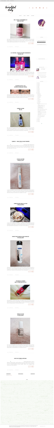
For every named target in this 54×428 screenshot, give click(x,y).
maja (38, 100)
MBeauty (20, 402)
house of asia (31, 393)
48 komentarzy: (17, 46)
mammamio (26, 400)
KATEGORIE (32, 15)
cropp (50, 386)
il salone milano (41, 393)
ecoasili (47, 389)
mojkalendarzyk (20, 403)
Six (22, 417)
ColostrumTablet (32, 386)
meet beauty (35, 402)
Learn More (41, 426)
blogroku (25, 384)
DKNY (15, 388)
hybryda (33, 393)
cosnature (46, 386)
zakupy (12, 424)
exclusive (27, 390)
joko (25, 394)
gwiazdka (16, 392)
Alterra (49, 380)
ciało (39, 385)
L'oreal (22, 398)
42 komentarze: (17, 274)
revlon (12, 415)
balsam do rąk (9, 382)
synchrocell (5, 419)
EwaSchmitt (25, 390)
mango (30, 400)
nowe (10, 405)
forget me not (52, 391)
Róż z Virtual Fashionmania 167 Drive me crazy (20, 20)
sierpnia (39, 97)
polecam (9, 412)
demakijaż (52, 387)
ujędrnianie (15, 421)
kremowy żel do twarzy (39, 397)
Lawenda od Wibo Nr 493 (20, 109)
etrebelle (11, 390)
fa (38, 390)
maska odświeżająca (23, 401)
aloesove (44, 380)
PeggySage (42, 409)
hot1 (29, 393)
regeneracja (26, 414)
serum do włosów (24, 416)
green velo (4, 392)
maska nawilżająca (15, 401)
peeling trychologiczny (35, 409)
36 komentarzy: (17, 102)
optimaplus (44, 407)
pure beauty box (27, 413)
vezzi (1, 422)
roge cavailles (26, 415)
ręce (15, 415)
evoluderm (22, 390)
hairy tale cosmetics (25, 392)
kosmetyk (42, 396)
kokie (44, 395)
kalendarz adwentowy (36, 394)
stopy (10, 418)
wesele (43, 422)
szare (23, 419)
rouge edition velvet (41, 415)
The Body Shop (44, 420)
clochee (20, 386)
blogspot (27, 384)
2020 (37, 88)
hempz (45, 392)
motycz (38, 403)
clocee (19, 386)
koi (42, 395)
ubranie (11, 421)
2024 (37, 84)
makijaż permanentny (15, 400)
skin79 (29, 417)
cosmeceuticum (41, 386)
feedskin (6, 391)
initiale (52, 393)
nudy (16, 405)
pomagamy (28, 412)
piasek (43, 410)
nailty (39, 404)
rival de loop (23, 415)
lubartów (35, 399)
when (47, 422)
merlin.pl (47, 402)
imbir (44, 393)
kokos (45, 395)
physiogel (13, 410)
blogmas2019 (17, 384)
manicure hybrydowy (37, 400)
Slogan (39, 417)
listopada (39, 94)
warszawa (33, 422)
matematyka (52, 401)
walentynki (29, 422)
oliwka (15, 407)
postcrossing (46, 412)
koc (41, 395)
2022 (37, 86)
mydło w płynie (22, 404)
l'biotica (18, 398)
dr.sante (47, 388)
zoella (51, 424)
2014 (2, 380)
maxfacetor (8, 402)
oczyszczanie (46, 405)
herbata (6, 393)
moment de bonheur (28, 403)
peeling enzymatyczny (21, 409)
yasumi (41, 423)
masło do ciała (46, 401)
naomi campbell (48, 404)
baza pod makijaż (48, 382)
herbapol (52, 392)
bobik (30, 384)
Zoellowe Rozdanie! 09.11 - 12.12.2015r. (43, 69)
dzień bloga (37, 389)
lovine (33, 399)
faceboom (42, 390)
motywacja (40, 403)
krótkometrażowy (45, 397)
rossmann (38, 415)
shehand (6, 417)
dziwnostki (43, 389)
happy (33, 392)
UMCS (17, 421)
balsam (52, 381)
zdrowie (21, 424)
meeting (40, 402)
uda (13, 421)
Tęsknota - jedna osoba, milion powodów (20, 141)
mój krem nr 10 (42, 403)
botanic (50, 384)
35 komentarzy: (17, 197)
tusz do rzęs (2, 421)
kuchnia (52, 397)
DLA (16, 388)
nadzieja (38, 404)
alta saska (48, 380)
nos (4, 405)
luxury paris (43, 399)
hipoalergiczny (21, 393)
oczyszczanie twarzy (51, 405)
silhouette (18, 417)
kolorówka (2, 396)
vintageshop (8, 422)
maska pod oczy (29, 401)
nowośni (13, 405)
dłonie (25, 388)
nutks (19, 405)
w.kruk (24, 422)
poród (33, 412)
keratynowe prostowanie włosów (22, 395)
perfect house (45, 409)
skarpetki (25, 417)
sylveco (1, 419)
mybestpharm (11, 404)
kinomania (34, 395)
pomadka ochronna (25, 412)
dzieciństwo (30, 389)
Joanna (17, 394)
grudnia (39, 93)
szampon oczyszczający (20, 419)
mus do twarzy (50, 403)
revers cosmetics (2, 415)
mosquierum (33, 403)
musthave (3, 404)
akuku (36, 380)
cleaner (12, 386)
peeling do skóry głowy (7, 409)
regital (35, 414)
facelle (43, 390)
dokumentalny (36, 388)
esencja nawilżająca (2, 390)
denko (15, 387)
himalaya (17, 393)
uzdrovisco (44, 421)
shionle (10, 417)
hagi (17, 392)
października (39, 95)
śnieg (50, 419)
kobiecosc (39, 395)
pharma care (9, 410)
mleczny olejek (11, 403)
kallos (39, 394)
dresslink (5, 389)
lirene (13, 399)
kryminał (48, 397)
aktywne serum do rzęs (33, 380)
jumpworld (30, 394)
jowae (28, 394)
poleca (7, 412)
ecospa (52, 389)
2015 (3, 380)
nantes (42, 404)
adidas (21, 380)
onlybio (21, 407)
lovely (31, 399)
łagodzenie (46, 399)
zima (37, 424)
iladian (43, 393)
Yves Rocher (45, 423)
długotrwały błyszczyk (28, 388)
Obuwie (29, 405)
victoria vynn (6, 422)
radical (2, 414)
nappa (50, 404)
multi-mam (48, 403)
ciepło (2, 386)
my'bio (8, 404)
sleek (38, 417)
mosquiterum (36, 403)
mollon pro (25, 403)
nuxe (20, 405)
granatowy (2, 392)
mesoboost (50, 402)
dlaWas (23, 388)
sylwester (3, 419)
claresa (8, 386)
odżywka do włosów (37, 406)
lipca (38, 98)
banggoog (31, 382)
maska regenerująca (33, 401)
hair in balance (19, 392)
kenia (5, 395)
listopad (17, 399)
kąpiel (52, 394)
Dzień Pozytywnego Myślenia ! (20, 358)
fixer (30, 391)
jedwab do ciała (3, 394)
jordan (26, 394)
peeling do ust (18, 409)
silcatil (16, 417)
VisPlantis (17, 422)
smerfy (47, 417)
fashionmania (3, 391)
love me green (29, 399)
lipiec (11, 399)
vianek (2, 422)
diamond (12, 388)
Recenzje (21, 414)
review (4, 415)
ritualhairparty (19, 415)
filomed (25, 391)
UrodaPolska (34, 421)
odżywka (21, 406)
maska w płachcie (40, 401)
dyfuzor (16, 389)
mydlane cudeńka (18, 404)
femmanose (11, 391)
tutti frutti (6, 421)
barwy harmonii (37, 382)
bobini (31, 384)
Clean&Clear (10, 386)
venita (47, 421)
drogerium (12, 389)
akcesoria (28, 380)
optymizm (46, 407)
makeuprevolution (6, 400)
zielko (28, 424)
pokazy (6, 412)
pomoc (32, 412)
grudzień (12, 392)
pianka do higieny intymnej (25, 410)
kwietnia (39, 101)
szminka (40, 419)
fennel (15, 391)
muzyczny (5, 404)
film (21, 391)
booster (43, 384)
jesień (16, 394)
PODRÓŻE (28, 15)
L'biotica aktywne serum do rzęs (20, 159)
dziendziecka (34, 389)
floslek (33, 391)
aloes (42, 380)
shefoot (4, 417)
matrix (5, 402)
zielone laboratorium (31, 424)
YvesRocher (48, 423)
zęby (22, 424)
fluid (35, 391)
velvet (45, 421)
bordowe (45, 384)
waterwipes (37, 422)
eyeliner (36, 390)
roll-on (29, 415)
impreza (46, 393)
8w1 (11, 380)
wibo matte (51, 422)
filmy (24, 391)
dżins (44, 389)
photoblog (11, 410)
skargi (23, 417)
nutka (18, 405)
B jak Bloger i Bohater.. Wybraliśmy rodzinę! (41, 72)
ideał (39, 393)
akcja (30, 380)
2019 (37, 89)
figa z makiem (19, 391)
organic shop (50, 407)
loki (18, 399)
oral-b (47, 407)
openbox (36, 407)
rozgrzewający (48, 415)
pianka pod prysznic (41, 410)
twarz (9, 421)
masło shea (49, 401)
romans (31, 415)
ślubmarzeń (43, 419)
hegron (37, 392)
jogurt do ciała (23, 394)
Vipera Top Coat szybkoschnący (20, 314)
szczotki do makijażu (33, 419)
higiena (8, 393)
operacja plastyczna (39, 407)
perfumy (1, 410)
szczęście (26, 419)
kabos (31, 394)
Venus (48, 421)
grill (10, 392)
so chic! (52, 417)
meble (21, 402)
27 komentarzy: (17, 135)
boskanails (49, 384)
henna (47, 392)
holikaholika (26, 393)
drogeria (7, 389)
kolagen (47, 395)
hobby (24, 393)
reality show (14, 414)
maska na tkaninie (4, 401)
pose (36, 412)
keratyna (18, 395)
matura (6, 402)
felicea (7, 391)
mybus (13, 404)
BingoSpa (5, 383)
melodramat (43, 402)
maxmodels (13, 402)
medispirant (28, 402)
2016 (4, 380)
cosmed (44, 386)
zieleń (26, 424)
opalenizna (31, 407)
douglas (39, 388)
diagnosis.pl (10, 388)
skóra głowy (32, 417)
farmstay (1, 391)
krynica (50, 397)
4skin (7, 380)
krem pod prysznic (20, 397)
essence (5, 390)
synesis (10, 419)
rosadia (33, 415)
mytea (27, 404)
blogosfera (21, 384)
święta (10, 420)
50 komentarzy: (17, 307)
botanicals (52, 384)
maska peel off (26, 401)
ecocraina (51, 389)
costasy (47, 386)
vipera (11, 422)
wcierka (40, 422)
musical (52, 403)
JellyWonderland (14, 394)
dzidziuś (27, 389)
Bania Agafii (33, 382)
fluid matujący (40, 391)
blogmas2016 (8, 384)
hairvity (22, 392)
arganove (2, 381)
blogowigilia (23, 384)
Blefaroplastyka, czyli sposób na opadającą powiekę (20, 86)
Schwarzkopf (29, 416)
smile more (49, 417)
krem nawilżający (9, 397)
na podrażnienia (29, 404)
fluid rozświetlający (44, 391)
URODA (24, 15)
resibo (49, 414)
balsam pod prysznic (19, 382)
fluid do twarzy (37, 391)
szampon (16, 419)
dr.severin (49, 388)
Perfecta (47, 409)
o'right (24, 405)
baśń (39, 382)
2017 (5, 380)
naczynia (34, 404)
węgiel (46, 422)
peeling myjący (31, 409)
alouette (46, 380)
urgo (26, 421)
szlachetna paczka (37, 419)
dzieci (28, 389)
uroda (28, 421)
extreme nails (33, 390)
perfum (49, 409)
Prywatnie (42, 413)
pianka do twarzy (33, 410)
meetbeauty (38, 402)
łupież (51, 399)
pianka (14, 410)
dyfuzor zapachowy (19, 389)
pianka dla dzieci (17, 410)
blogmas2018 (14, 384)
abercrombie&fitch (18, 380)
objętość (28, 405)
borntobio (47, 384)
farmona (52, 390)
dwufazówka (14, 389)
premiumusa (52, 412)
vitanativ (22, 422)
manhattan (32, 400)
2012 (37, 120)
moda (15, 403)
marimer (51, 400)
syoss (12, 419)
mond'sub (31, 403)
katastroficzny (47, 394)
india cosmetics (49, 393)
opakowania (27, 407)
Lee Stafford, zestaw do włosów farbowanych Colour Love (21, 53)
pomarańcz (30, 412)
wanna (31, 422)
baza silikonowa (51, 382)
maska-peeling (43, 401)
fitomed (29, 391)
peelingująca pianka (39, 409)
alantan (37, 380)
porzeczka (35, 412)
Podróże (45, 411)
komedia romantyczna (16, 396)
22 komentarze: (17, 79)
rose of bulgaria (35, 415)
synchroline (8, 419)
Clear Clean (17, 386)
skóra (30, 417)
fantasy (50, 390)
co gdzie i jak (24, 386)
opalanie (29, 407)
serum (1, 416)
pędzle (6, 410)
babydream (45, 381)
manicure (34, 400)
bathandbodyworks (42, 382)
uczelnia (12, 421)
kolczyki (51, 395)
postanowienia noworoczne (42, 412)
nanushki (44, 404)
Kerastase (9, 395)
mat (50, 401)
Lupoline (40, 399)
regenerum (33, 414)
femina (9, 391)
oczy (44, 405)
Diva (13, 388)
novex (8, 405)
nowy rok (15, 405)
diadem (8, 388)
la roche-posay (28, 398)
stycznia (39, 117)
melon (45, 402)
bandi (25, 382)
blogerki (4, 384)
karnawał (45, 394)
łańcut (48, 399)
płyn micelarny (25, 411)
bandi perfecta (28, 382)
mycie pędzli (15, 404)
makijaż (9, 400)
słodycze (41, 417)
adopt (23, 380)
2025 (37, 83)
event (20, 390)
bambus (24, 382)
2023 (37, 85)
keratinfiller (16, 395)
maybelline (16, 402)
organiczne (52, 407)
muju (46, 403)
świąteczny (52, 419)
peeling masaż (28, 409)
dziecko (32, 389)
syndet (9, 419)
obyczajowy (32, 405)
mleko (13, 403)
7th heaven (9, 380)
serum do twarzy (18, 416)
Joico (24, 394)
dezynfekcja (6, 388)
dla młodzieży (21, 388)
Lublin (37, 399)
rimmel (16, 415)
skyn (37, 417)
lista (14, 399)
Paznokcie (29, 408)
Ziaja (24, 424)
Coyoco (49, 386)
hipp (23, 393)
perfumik (52, 409)
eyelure (37, 390)
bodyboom (39, 384)
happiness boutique (31, 392)
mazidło (18, 402)
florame (31, 391)
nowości (11, 405)
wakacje (27, 422)
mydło (20, 404)
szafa (13, 419)
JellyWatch (11, 394)
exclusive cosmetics (30, 390)
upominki (25, 421)
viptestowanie (13, 422)
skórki (34, 417)
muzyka (7, 404)
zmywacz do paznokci (44, 424)
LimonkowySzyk (2, 399)
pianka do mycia (29, 410)
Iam (38, 393)
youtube (43, 423)
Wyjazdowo (22, 423)
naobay (45, 404)
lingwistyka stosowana (7, 399)
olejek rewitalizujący (5, 407)
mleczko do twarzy (3, 403)
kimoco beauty (28, 395)
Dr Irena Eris (43, 388)
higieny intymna (14, 393)
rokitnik (28, 415)
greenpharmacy (6, 392)
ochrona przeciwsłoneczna (35, 405)
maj (2, 400)
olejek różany (9, 407)
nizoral (2, 405)
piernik (52, 410)
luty (41, 399)
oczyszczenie (2, 406)
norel (3, 405)
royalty (44, 415)
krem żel (32, 397)
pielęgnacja (46, 410)
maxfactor (11, 402)
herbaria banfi (2, 393)
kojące (43, 395)
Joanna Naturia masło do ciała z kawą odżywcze (20, 204)
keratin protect (13, 395)
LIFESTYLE (20, 15)
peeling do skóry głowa (3, 409)
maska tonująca (36, 401)
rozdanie (46, 415)
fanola (49, 390)
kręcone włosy (42, 397)
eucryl (12, 390)
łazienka (49, 399)
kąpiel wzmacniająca (3, 395)
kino (32, 395)
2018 (37, 90)
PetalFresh (5, 410)
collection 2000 (27, 386)
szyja (41, 419)
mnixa (14, 403)
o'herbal (23, 405)
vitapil (23, 422)
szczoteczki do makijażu (29, 419)
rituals (21, 415)
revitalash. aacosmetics (9, 415)
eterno (9, 390)
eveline (14, 390)
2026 (37, 82)
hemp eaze (44, 392)
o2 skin (26, 405)
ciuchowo (4, 386)
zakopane (10, 424)
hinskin (19, 393)
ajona (26, 380)
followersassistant (47, 391)
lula (38, 399)
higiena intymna (11, 393)
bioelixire (14, 383)
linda (4, 399)
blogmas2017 (11, 384)
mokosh (23, 403)
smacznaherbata (44, 417)
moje (18, 403)
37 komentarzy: (17, 230)
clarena (6, 386)
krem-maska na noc (34, 397)
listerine (15, 399)
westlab (45, 422)
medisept (26, 402)
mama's (23, 400)
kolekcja (52, 395)
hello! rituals (39, 392)
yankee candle (38, 423)
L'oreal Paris (24, 398)
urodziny (36, 421)
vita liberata (19, 422)
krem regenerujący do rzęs (24, 397)
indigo (51, 393)
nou (5, 405)
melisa (41, 402)
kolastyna (49, 395)
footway (50, 391)
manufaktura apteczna (41, 400)
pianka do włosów (37, 410)
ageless (25, 380)
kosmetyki (46, 396)
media (22, 402)
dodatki (33, 388)
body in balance (36, 384)
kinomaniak (36, 395)
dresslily (3, 389)
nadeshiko (36, 404)
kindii (31, 395)
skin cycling (27, 417)
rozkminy (51, 415)
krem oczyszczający (13, 397)
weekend (42, 422)
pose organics (38, 412)
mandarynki (28, 400)
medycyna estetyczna (32, 402)
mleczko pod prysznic (8, 403)
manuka (49, 400)
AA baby (12, 380)
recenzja (18, 414)
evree (23, 390)
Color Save (30, 386)
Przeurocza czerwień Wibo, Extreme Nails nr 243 (20, 281)
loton (26, 399)
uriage (27, 421)
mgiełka (52, 402)
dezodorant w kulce (3, 388)
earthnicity (46, 389)
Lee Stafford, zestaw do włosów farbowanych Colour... (41, 105)
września (39, 96)
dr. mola (45, 388)
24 (6, 380)
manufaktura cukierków (46, 400)
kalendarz (33, 394)
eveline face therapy (17, 390)
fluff (34, 391)
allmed (41, 380)
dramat (51, 388)
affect (24, 380)
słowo (42, 417)
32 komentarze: (17, 352)
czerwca (39, 99)
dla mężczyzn (18, 388)
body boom (34, 384)
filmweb (23, 391)
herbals (51, 392)
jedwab (1, 394)
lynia (44, 399)
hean (34, 392)
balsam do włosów (15, 382)
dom (38, 388)
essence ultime (7, 390)
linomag (10, 399)
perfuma (51, 409)
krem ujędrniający (29, 397)
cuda (51, 386)
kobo (40, 395)
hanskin (28, 392)
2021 (37, 87)
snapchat (51, 417)
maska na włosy (11, 401)
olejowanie (11, 407)
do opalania (31, 388)
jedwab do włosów (6, 394)
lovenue (32, 399)
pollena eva (11, 412)
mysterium (25, 404)
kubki (51, 397)
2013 (37, 119)
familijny (47, 390)
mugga (44, 403)
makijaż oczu (11, 400)
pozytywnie (48, 412)
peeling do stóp (10, 409)
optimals (42, 407)
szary (24, 419)
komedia (4, 396)
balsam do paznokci (6, 382)
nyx (21, 405)
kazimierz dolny (50, 394)
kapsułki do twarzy (42, 394)
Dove (40, 388)
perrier (3, 410)
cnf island (22, 386)
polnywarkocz (13, 412)
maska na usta (7, 401)
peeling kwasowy (25, 409)
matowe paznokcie (2, 402)
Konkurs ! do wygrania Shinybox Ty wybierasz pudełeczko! (43, 77)
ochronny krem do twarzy (41, 405)
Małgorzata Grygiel (19, 400)
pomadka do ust (18, 412)
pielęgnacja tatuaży (50, 410)
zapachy (16, 424)
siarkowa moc (12, 417)
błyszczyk (29, 384)
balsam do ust (12, 382)
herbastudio (4, 393)
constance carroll (36, 386)
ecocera (49, 389)
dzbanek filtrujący (22, 389)
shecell (3, 417)
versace (52, 421)
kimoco (26, 395)
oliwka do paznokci (18, 407)
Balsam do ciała (2, 382)
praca (50, 412)
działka (25, 389)
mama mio (22, 400)
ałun (50, 380)
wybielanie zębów (13, 423)
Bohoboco (41, 384)
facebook (40, 390)
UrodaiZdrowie (30, 421)
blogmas (6, 384)
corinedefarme (39, 386)
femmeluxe (13, 391)
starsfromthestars (7, 418)
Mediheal (24, 402)
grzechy (14, 392)
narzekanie (52, 404)
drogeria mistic (9, 389)
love (27, 399)
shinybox (8, 417)
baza (46, 382)
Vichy (4, 422)
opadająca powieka (24, 407)
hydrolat (37, 393)
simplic (19, 417)
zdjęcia (20, 424)
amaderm (52, 380)
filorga (27, 391)
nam (40, 404)
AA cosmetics (14, 380)
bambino (22, 382)
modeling (17, 403)
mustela (1, 404)
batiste (45, 382)
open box (34, 407)
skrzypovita (36, 417)
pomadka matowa (21, 412)
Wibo (49, 422)
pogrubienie (4, 412)
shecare (1, 417)
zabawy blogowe (51, 423)
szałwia (14, 419)
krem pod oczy (17, 397)
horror (28, 393)
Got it (44, 426)
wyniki (24, 423)
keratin (10, 395)
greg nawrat (9, 392)
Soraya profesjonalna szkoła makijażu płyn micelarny (20, 237)
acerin (20, 380)
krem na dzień (2, 397)
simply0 (21, 417)
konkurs (31, 396)
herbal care (49, 392)
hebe (35, 392)
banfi (29, 382)
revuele (14, 415)
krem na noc (5, 397)
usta (37, 421)
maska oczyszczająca (19, 401)
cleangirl (13, 386)
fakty (45, 390)
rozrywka (52, 415)
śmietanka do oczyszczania (47, 419)
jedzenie (9, 394)
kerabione (7, 395)
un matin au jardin (20, 421)
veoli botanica (50, 421)
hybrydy (35, 393)
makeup (4, 400)
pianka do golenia (20, 410)
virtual (15, 422)
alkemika (39, 380)
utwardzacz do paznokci (40, 421)
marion (52, 400)
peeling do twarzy (14, 409)
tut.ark (4, 421)
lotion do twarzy (20, 399)
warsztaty (35, 422)
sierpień (14, 417)
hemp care (41, 392)
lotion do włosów (24, 399)
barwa (35, 382)
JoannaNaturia (19, 394)
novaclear (7, 405)
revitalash (6, 415)
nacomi (32, 404)
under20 (22, 421)
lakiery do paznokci (46, 398)
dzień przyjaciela (39, 389)
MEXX (51, 402)
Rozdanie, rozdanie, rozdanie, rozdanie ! (42, 75)
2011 (37, 121)
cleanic (15, 386)
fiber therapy (17, 391)
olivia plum (14, 407)
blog (2, 384)
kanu (40, 394)
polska (15, 412)
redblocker (24, 414)
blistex (1, 384)
